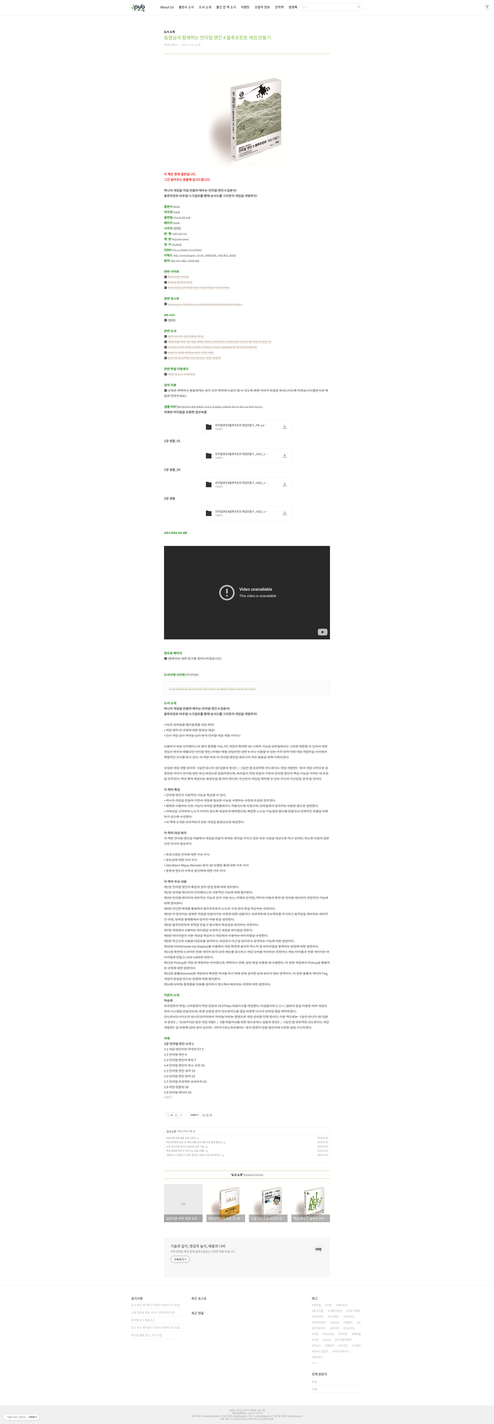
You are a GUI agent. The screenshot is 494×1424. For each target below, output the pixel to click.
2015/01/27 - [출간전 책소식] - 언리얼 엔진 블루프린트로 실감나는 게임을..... (205, 304)
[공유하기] (176, 1115)
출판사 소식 (186, 7)
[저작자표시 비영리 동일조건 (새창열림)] (207, 1115)
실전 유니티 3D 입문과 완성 (186, 336)
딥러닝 (335, 1322)
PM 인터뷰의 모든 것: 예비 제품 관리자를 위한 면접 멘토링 (194, 1142)
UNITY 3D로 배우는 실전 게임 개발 (191, 352)
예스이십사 (236, 688)
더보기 (314, 1362)
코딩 (315, 1334)
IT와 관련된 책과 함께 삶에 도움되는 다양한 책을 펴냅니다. (203, 1251)
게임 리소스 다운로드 (181, 374)
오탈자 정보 (262, 7)
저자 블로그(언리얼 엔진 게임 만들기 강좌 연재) (198, 287)
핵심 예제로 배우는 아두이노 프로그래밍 (185, 1150)
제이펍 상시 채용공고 (143, 1320)
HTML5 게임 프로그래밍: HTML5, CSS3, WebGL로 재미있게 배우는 (212, 347)
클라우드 (318, 1357)
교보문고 (181, 688)
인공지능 (350, 1328)
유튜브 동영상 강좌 (180, 282)
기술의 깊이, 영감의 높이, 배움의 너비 (198, 1246)
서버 (315, 1340)
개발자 (349, 1322)
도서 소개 (205, 7)
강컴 (172, 688)
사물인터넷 (335, 1311)
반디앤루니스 (211, 688)
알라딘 (224, 688)
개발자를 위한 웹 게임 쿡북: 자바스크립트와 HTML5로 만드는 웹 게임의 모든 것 (219, 341)
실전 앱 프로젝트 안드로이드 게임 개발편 (194, 358)
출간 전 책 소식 (226, 7)
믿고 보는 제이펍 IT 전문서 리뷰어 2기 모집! (155, 1327)
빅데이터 (318, 1316)
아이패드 (334, 1316)
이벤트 (245, 7)
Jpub (327, 1340)
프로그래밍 (354, 1311)
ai (359, 1322)
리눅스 (317, 1345)
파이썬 (335, 1328)
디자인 (344, 1345)
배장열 (357, 1334)
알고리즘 (318, 1311)
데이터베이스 (341, 1351)
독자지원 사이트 (178, 276)
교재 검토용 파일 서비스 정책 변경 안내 (153, 1312)
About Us (167, 7)
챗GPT (330, 1345)
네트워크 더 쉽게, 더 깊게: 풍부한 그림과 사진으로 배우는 (193, 1155)
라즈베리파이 (344, 1340)
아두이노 (350, 1316)
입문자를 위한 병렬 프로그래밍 (180, 1138)
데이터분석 (319, 1322)
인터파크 (250, 688)
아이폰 (344, 1334)
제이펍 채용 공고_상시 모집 (146, 1335)
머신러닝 (329, 1334)
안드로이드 (319, 1328)
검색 (359, 6)
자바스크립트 (320, 1351)
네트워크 (343, 1305)
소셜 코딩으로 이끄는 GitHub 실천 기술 (185, 1146)
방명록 (293, 7)
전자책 (279, 7)
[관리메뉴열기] (487, 7)
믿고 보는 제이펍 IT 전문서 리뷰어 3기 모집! (155, 1305)
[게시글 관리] (180, 1115)
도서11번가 (195, 688)
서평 (329, 1305)
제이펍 (317, 1305)
